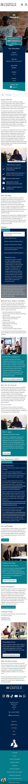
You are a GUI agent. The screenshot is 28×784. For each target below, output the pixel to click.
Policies (14, 734)
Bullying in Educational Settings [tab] (13, 241)
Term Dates (14, 727)
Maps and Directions (14, 715)
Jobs (14, 731)
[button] (22, 5)
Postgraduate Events (14, 38)
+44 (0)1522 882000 (14, 712)
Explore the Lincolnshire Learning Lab (13, 379)
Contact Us (14, 721)
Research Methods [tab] (10, 238)
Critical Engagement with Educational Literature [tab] (12, 234)
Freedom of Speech (14, 762)
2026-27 (15, 87)
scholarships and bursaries (11, 535)
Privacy (14, 755)
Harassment (15, 765)
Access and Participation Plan (14, 778)
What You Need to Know (14, 668)
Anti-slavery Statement (15, 768)
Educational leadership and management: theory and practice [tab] (13, 248)
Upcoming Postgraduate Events (11, 655)
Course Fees (5, 540)
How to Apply (6, 453)
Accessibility (14, 752)
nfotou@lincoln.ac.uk (6, 619)
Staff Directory (14, 724)
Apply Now (14, 43)
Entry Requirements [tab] (6, 462)
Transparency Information (15, 775)
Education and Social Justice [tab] (13, 244)
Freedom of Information (14, 759)
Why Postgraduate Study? (8, 607)
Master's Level (5, 230)
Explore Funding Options (9, 580)
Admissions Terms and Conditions (14, 772)
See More (14, 67)
